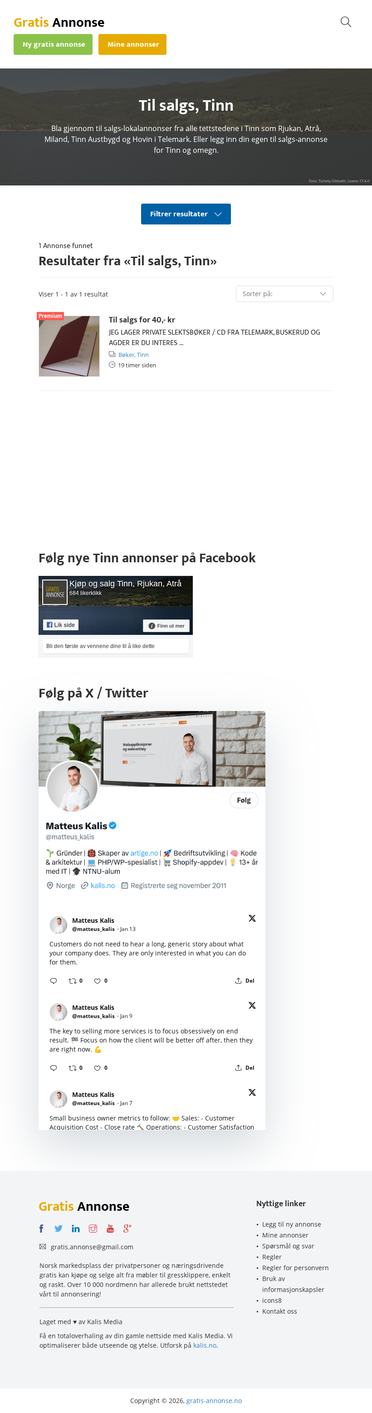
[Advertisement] (186, 467)
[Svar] (53, 981)
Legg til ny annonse (291, 1224)
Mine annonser (285, 1235)
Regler (272, 1256)
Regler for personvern (295, 1267)
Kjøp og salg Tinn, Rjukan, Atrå (125, 583)
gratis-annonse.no (214, 1400)
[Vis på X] (252, 920)
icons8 (272, 1300)
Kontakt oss (279, 1311)
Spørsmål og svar (288, 1246)
